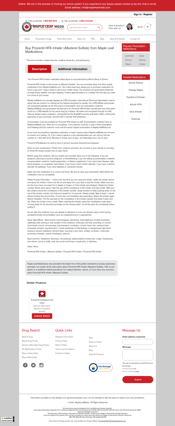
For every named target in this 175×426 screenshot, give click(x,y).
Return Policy (61, 345)
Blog (91, 350)
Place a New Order (30, 353)
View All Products (96, 354)
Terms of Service (128, 371)
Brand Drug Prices (30, 340)
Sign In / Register (143, 14)
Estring (142, 59)
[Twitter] (33, 365)
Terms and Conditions (64, 349)
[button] (7, 419)
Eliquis (128, 64)
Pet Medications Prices (32, 349)
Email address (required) (133, 336)
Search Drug (27, 336)
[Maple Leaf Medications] (129, 26)
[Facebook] (25, 365)
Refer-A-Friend (95, 342)
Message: (126, 346)
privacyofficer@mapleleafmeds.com (112, 421)
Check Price (42, 316)
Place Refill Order (29, 357)
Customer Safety (62, 353)
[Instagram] (41, 365)
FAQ (91, 337)
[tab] (38, 69)
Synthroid (129, 55)
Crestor (142, 64)
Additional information (72, 69)
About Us (93, 346)
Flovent (128, 59)
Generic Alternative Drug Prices (35, 345)
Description (39, 69)
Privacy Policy (61, 340)
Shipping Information (64, 336)
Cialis (141, 55)
